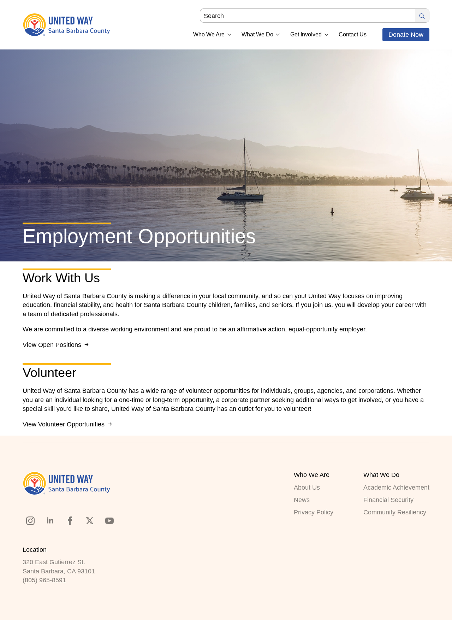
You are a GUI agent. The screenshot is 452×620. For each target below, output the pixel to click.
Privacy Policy (313, 512)
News (302, 499)
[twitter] (89, 521)
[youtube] (109, 521)
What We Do (257, 34)
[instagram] (30, 521)
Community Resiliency (394, 512)
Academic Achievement (396, 487)
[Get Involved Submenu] (325, 34)
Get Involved (306, 34)
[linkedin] (50, 521)
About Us (307, 487)
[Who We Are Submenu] (228, 34)
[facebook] (70, 521)
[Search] (422, 16)
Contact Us (353, 34)
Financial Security (388, 499)
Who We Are (209, 34)
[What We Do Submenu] (276, 34)
